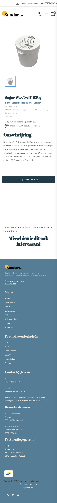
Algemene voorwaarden (14, 281)
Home (7, 298)
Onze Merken (10, 351)
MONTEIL (9, 346)
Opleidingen (10, 311)
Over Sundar (10, 302)
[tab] (28, 179)
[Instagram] (13, 495)
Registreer (9, 327)
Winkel (7, 307)
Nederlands (49, 3)
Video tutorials (11, 319)
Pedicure (8, 363)
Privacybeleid (10, 283)
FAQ (6, 315)
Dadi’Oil (8, 355)
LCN (10, 116)
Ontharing (20, 110)
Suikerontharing (11, 113)
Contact (8, 323)
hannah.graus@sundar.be (15, 391)
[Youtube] (18, 495)
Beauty (27, 110)
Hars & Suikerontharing (39, 110)
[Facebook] (8, 495)
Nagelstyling (10, 359)
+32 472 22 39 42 (12, 382)
